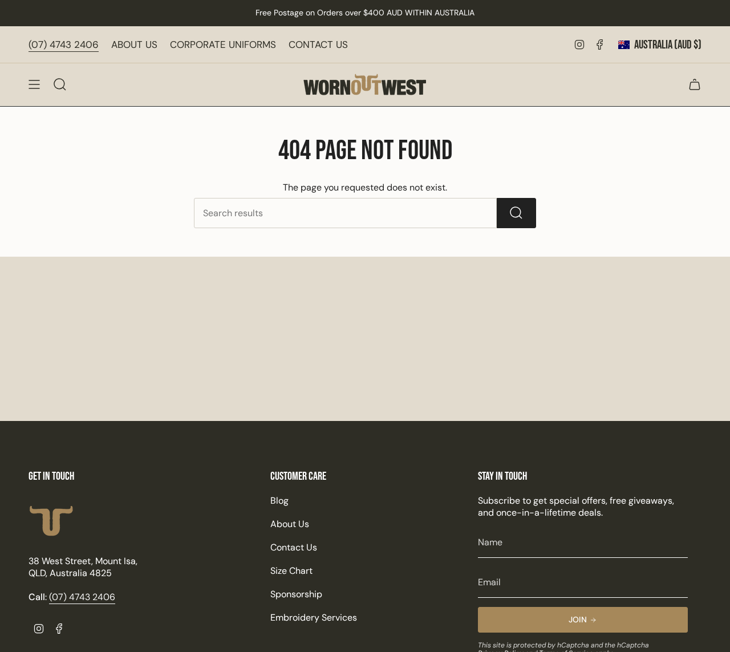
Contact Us (293, 547)
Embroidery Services (313, 617)
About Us (289, 524)
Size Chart (291, 571)
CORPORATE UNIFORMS (223, 44)
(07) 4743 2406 (64, 44)
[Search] (516, 213)
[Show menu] (34, 84)
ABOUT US (134, 44)
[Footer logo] (51, 521)
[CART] (695, 84)
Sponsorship (296, 594)
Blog (279, 501)
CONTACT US (318, 44)
